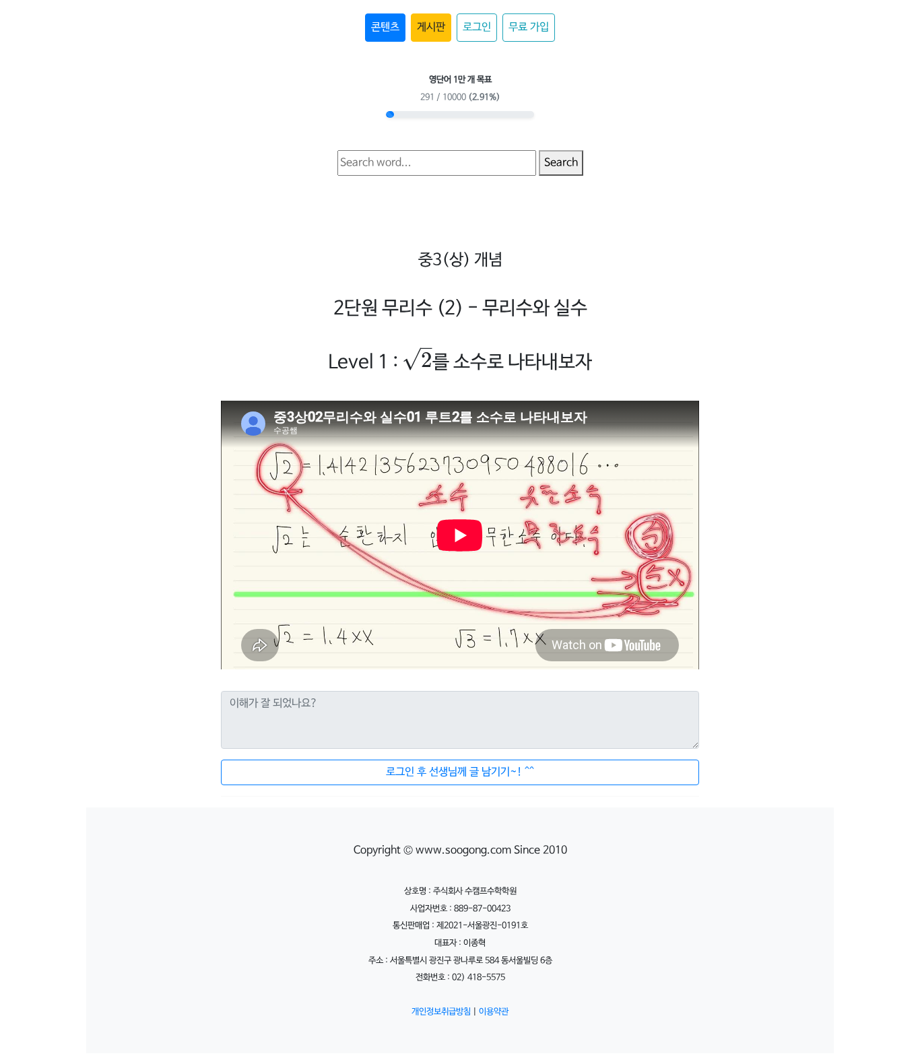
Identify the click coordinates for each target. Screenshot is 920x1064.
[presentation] (417, 361)
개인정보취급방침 (441, 1012)
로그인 (477, 27)
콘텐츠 (385, 27)
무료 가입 (528, 27)
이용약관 (493, 1012)
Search (561, 162)
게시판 (431, 27)
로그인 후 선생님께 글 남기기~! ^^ (460, 772)
